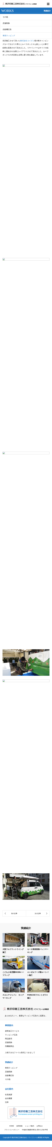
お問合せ (40, 1126)
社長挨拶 (8, 1094)
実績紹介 (9, 1062)
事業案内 (9, 1025)
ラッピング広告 (11, 1035)
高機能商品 (9, 1046)
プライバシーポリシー (11, 1130)
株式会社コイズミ (27, 40)
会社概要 (8, 1098)
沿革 (7, 1102)
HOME (11, 1126)
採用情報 (19, 1126)
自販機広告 (7, 29)
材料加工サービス (12, 1031)
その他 (5, 17)
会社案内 (9, 1088)
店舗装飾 (6, 23)
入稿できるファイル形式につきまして (20, 1052)
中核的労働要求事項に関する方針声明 (35, 1130)
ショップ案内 (29, 1126)
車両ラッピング (9, 35)
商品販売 (8, 1038)
